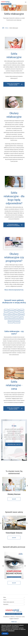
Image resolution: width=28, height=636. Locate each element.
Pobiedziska (17, 321)
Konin (11, 314)
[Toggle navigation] (25, 2)
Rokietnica (11, 321)
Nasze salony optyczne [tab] (8, 602)
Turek (17, 310)
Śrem (22, 318)
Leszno (6, 310)
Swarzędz (22, 314)
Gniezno (16, 314)
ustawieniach (11, 630)
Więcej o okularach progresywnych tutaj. (14, 289)
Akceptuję (5, 633)
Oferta (6, 28)
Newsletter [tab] (5, 604)
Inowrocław (11, 310)
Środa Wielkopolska (9, 318)
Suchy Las (6, 314)
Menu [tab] (4, 597)
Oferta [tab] (4, 599)
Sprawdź (14, 499)
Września (17, 318)
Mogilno (21, 310)
